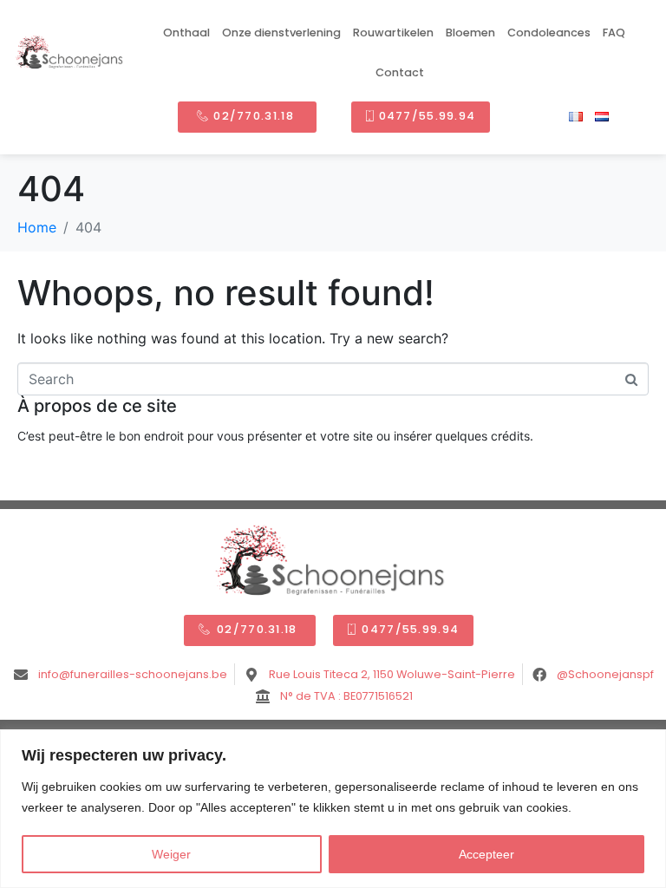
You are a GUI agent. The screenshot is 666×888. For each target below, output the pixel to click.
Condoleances (549, 32)
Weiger (171, 854)
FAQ (614, 32)
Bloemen (470, 32)
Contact (399, 72)
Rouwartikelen (393, 32)
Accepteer (486, 854)
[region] (333, 808)
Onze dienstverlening (281, 32)
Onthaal (186, 32)
